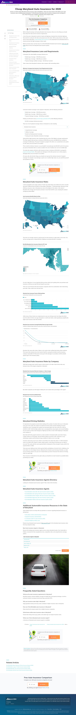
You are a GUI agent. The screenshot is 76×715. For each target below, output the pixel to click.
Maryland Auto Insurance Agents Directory (14, 50)
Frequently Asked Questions (12, 59)
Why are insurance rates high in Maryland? (14, 68)
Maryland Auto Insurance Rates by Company (14, 43)
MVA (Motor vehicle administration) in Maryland (36, 514)
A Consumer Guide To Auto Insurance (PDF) (35, 518)
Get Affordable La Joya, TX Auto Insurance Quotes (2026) (18, 667)
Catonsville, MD (26, 539)
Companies (44, 1)
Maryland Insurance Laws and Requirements (14, 36)
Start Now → (65, 550)
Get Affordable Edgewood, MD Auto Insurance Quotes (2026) (39, 497)
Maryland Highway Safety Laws (32, 520)
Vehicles (55, 1)
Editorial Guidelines (27, 648)
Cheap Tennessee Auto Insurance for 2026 (37, 625)
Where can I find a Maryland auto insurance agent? (14, 82)
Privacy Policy (49, 709)
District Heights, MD (27, 543)
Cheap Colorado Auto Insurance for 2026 (55, 624)
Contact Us (12, 703)
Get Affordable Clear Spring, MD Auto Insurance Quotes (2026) (39, 493)
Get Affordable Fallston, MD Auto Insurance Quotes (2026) (38, 499)
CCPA (60, 709)
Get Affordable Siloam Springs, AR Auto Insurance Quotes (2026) (19, 665)
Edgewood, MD (26, 545)
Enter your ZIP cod (45, 523)
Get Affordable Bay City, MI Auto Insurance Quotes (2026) (18, 668)
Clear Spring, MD (27, 541)
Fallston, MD (26, 547)
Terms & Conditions (56, 709)
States (49, 1)
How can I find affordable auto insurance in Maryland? (14, 72)
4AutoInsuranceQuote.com (27, 709)
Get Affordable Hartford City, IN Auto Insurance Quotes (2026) (19, 670)
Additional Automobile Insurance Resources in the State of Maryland (14, 55)
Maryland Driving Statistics (12, 47)
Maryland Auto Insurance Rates (14, 40)
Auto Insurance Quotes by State (13, 4)
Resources (61, 1)
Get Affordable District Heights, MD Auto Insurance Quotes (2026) (40, 495)
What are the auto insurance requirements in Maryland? (14, 64)
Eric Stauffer (34, 28)
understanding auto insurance (41, 39)
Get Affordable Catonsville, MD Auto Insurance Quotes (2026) (39, 491)
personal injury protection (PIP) (43, 118)
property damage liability (28, 151)
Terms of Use (43, 25)
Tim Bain (47, 28)
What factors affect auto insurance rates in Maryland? (14, 77)
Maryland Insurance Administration (33, 516)
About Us (7, 703)
